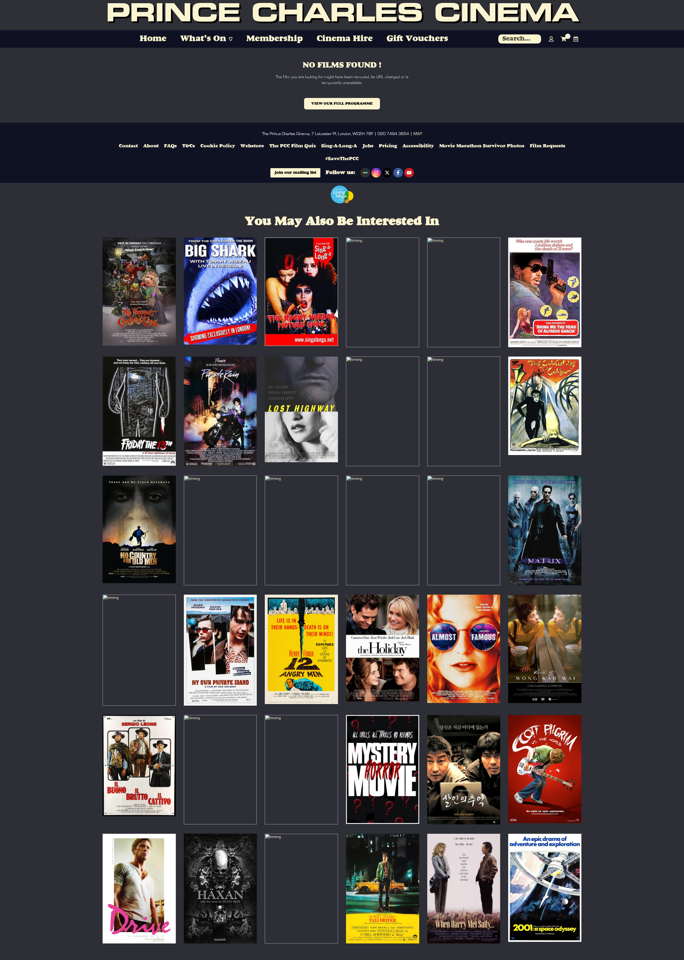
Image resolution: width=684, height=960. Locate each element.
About (151, 146)
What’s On (203, 39)
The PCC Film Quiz (292, 146)
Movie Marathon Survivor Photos (481, 146)
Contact (128, 146)
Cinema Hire (345, 39)
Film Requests (547, 146)
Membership (274, 39)
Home (153, 39)
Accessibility (418, 146)
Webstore (252, 146)
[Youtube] (409, 172)
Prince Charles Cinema (342, 15)
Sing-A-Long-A (339, 146)
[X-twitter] (387, 172)
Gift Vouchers (417, 39)
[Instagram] (376, 172)
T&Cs (188, 146)
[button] (206, 39)
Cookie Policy (217, 146)
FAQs (170, 146)
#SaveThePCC (342, 158)
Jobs (368, 146)
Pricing (388, 146)
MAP (417, 134)
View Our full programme (342, 103)
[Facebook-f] (398, 172)
